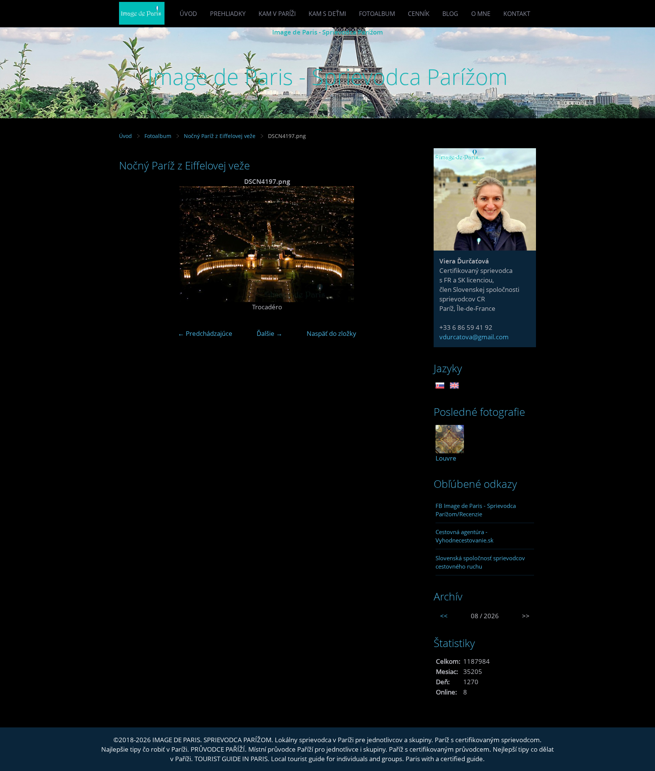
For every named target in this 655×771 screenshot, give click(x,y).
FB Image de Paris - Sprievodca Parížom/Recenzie (476, 510)
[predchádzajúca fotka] (131, 244)
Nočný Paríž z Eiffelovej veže (219, 135)
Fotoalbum (377, 13)
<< (444, 615)
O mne (480, 13)
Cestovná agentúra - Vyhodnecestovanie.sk (465, 536)
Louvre (446, 458)
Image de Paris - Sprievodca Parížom (327, 32)
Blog (450, 13)
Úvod (188, 13)
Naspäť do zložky (331, 333)
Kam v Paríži (277, 13)
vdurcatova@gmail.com (474, 336)
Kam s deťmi (327, 13)
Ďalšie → (269, 333)
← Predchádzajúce (205, 333)
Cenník (418, 13)
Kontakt (516, 13)
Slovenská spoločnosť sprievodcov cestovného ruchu (480, 562)
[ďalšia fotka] (402, 244)
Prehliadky (228, 13)
